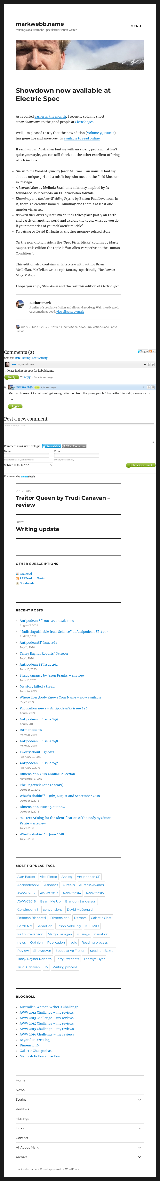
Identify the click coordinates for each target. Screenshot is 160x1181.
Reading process (95, 942)
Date (17, 358)
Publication (93, 326)
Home (21, 1080)
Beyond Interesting (35, 1040)
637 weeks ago (26, 364)
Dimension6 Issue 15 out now (42, 807)
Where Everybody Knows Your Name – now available (60, 697)
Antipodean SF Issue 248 (39, 741)
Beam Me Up (50, 901)
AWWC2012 (26, 893)
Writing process (65, 967)
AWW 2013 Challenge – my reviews (47, 1018)
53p (37, 387)
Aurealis (68, 885)
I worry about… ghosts (37, 752)
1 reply (26, 377)
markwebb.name (40, 24)
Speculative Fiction (70, 951)
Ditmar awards (31, 730)
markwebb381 (25, 387)
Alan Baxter (26, 877)
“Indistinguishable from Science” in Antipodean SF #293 (64, 632)
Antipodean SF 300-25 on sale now (47, 621)
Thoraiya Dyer (94, 959)
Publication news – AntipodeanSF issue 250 (53, 708)
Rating (26, 358)
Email (57, 451)
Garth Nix (24, 926)
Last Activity (39, 358)
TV (46, 967)
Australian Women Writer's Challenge (49, 1007)
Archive (22, 1157)
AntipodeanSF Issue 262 (38, 642)
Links (20, 1128)
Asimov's (51, 885)
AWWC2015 (95, 893)
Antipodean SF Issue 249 (39, 719)
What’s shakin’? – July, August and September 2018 (60, 796)
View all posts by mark (70, 311)
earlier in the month (50, 116)
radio (73, 942)
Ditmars (80, 918)
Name (7, 451)
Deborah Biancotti (31, 918)
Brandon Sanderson (80, 901)
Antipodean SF (88, 877)
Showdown (42, 951)
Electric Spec (84, 122)
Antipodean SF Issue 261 (39, 664)
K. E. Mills (92, 926)
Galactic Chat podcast (36, 1051)
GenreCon (44, 926)
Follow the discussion (152, 351)
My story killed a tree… (37, 686)
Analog (66, 877)
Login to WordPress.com (74, 446)
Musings (83, 934)
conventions (52, 909)
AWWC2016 (26, 901)
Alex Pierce (48, 877)
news (82, 326)
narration (101, 934)
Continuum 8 (27, 909)
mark (24, 326)
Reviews (22, 1109)
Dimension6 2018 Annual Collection (47, 774)
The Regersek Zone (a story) (41, 785)
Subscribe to (12, 465)
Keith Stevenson (30, 934)
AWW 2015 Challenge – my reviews (47, 1029)
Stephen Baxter (102, 951)
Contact (22, 1138)
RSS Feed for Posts (32, 578)
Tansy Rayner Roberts (34, 959)
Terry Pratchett (67, 959)
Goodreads (27, 583)
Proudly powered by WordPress (59, 1169)
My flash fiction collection (40, 1056)
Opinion (36, 942)
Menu (136, 26)
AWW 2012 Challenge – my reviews (47, 1012)
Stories (21, 1099)
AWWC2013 (49, 893)
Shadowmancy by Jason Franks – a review (52, 675)
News (54, 326)
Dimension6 (59, 918)
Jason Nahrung (69, 926)
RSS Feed (26, 573)
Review (23, 951)
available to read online (82, 138)
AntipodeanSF (28, 885)
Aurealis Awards (91, 885)
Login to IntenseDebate (51, 446)
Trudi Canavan (28, 967)
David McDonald (80, 909)
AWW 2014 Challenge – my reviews (47, 1023)
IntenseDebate (28, 476)
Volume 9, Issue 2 (100, 133)
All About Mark (27, 1147)
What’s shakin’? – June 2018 (42, 834)
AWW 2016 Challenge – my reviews (47, 1034)
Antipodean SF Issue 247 (39, 763)
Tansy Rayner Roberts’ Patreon (44, 653)
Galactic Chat (101, 918)
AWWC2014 (72, 893)
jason (14, 364)
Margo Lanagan (60, 934)
